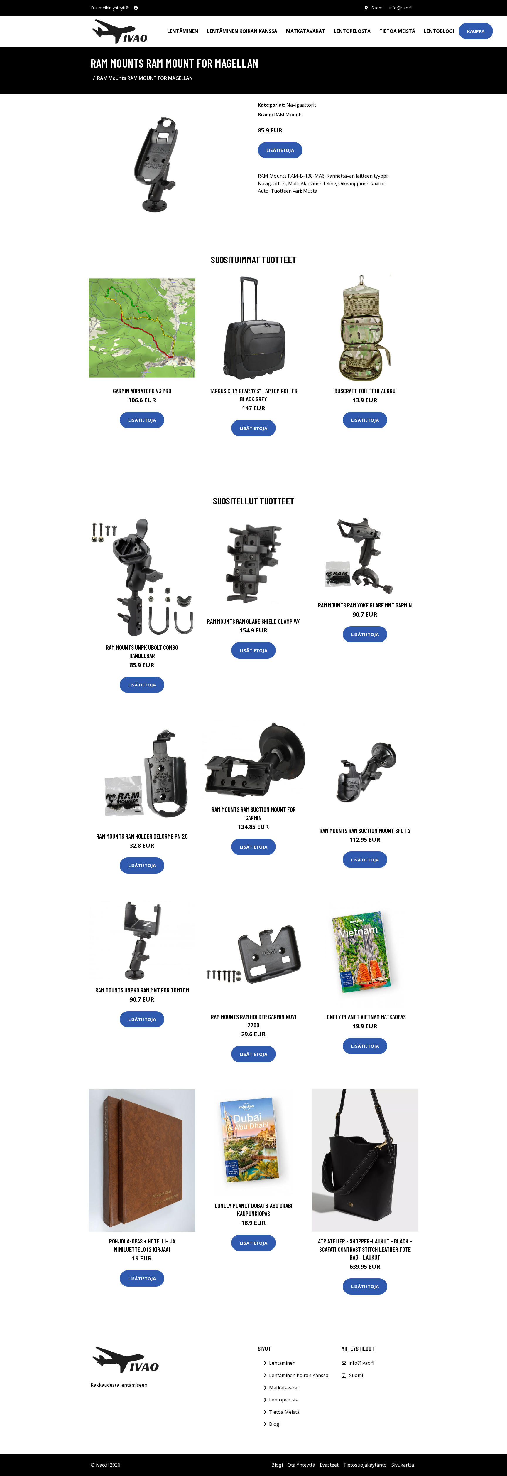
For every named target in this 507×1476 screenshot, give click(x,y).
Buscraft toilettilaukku (365, 390)
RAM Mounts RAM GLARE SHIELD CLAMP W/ (253, 621)
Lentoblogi (439, 31)
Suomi (377, 8)
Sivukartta (402, 1465)
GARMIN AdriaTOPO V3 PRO (142, 390)
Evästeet (329, 1465)
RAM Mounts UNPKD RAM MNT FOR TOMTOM (142, 990)
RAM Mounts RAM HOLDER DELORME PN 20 (142, 836)
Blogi (274, 1424)
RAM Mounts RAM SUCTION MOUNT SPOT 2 (365, 830)
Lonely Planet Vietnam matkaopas (365, 1016)
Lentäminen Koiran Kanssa (298, 1375)
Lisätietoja (280, 150)
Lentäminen (182, 31)
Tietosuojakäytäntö (365, 1465)
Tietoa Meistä (284, 1412)
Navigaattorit (301, 105)
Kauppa (475, 31)
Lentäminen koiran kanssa (242, 31)
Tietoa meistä (397, 31)
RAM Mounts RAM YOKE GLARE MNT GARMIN (365, 605)
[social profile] (135, 8)
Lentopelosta (352, 31)
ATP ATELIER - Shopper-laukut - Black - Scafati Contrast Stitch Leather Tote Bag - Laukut (365, 1249)
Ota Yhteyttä (301, 1465)
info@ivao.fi (400, 8)
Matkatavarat (305, 31)
